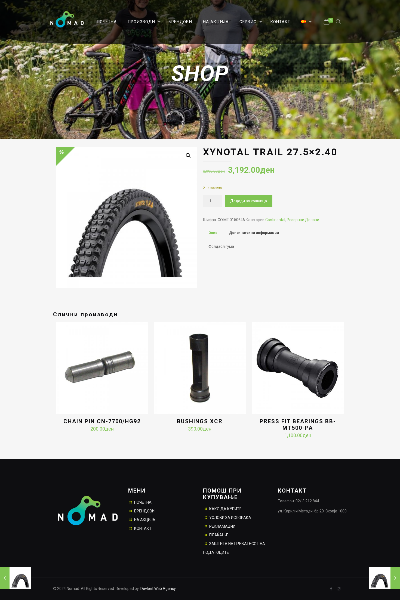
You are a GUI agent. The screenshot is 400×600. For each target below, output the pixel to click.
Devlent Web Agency (158, 588)
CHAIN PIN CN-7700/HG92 (102, 421)
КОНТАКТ (143, 528)
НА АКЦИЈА (144, 520)
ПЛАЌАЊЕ (218, 535)
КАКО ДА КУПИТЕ (225, 509)
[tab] (213, 233)
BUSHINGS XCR (200, 421)
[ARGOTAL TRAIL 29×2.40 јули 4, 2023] (384, 578)
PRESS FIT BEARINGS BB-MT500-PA (298, 424)
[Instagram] (338, 588)
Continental (275, 220)
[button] (188, 155)
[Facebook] (331, 588)
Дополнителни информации (254, 233)
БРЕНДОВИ (144, 511)
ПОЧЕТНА (143, 502)
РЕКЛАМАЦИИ (222, 526)
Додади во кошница (248, 201)
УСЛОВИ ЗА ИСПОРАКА (230, 517)
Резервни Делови (303, 220)
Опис (212, 233)
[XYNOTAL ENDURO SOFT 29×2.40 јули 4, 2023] (15, 578)
